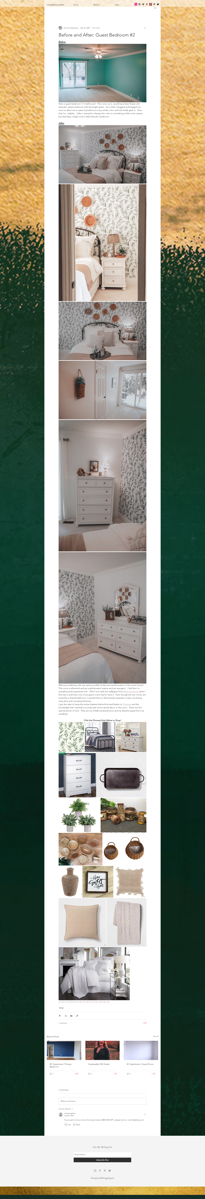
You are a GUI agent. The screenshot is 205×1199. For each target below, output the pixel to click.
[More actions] (145, 27)
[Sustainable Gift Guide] (102, 1050)
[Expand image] (102, 154)
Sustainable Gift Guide (98, 1064)
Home (61, 1008)
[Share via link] (77, 1016)
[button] (155, 8)
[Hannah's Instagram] (139, 4)
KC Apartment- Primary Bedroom (60, 1065)
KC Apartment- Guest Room (140, 1064)
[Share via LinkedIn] (71, 1016)
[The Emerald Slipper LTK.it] (143, 4)
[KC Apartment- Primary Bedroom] (64, 1050)
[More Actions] (145, 1114)
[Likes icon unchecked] (65, 1124)
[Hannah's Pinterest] (154, 4)
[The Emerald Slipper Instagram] (136, 4)
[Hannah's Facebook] (147, 4)
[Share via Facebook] (60, 1016)
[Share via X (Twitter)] (65, 1016)
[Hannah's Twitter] (158, 4)
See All (155, 1036)
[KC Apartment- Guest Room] (141, 1050)
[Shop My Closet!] (150, 4)
